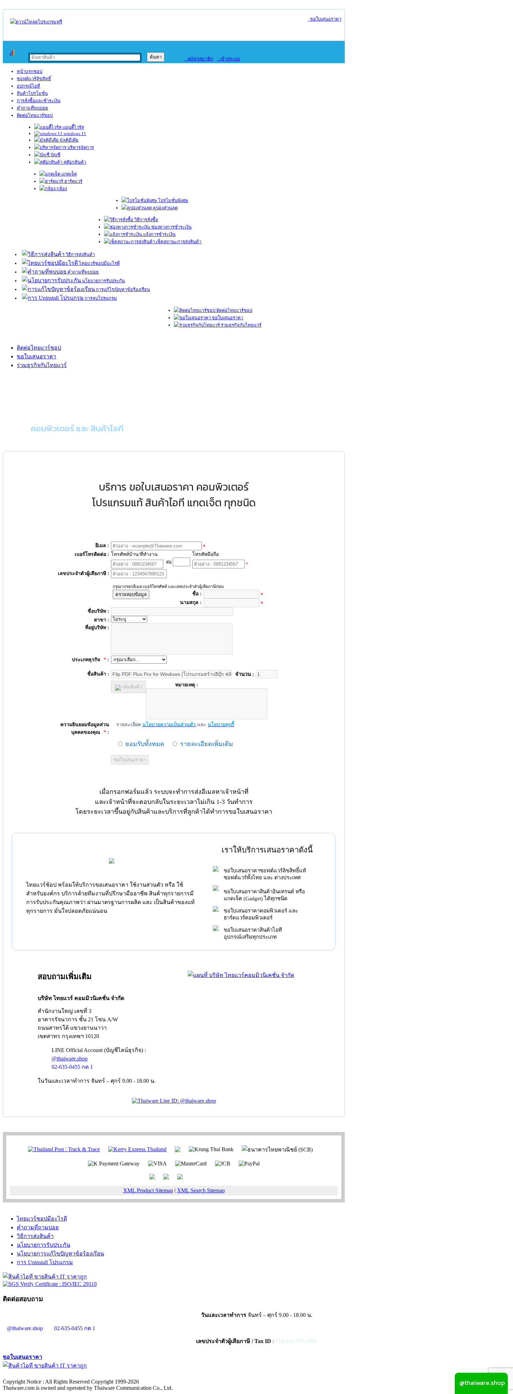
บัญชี (55, 154)
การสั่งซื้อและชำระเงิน (38, 100)
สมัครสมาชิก (198, 58)
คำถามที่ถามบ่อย (38, 1227)
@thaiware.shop (70, 1058)
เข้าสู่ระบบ (228, 58)
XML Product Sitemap (148, 1190)
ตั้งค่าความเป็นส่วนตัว (29, 1374)
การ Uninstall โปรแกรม (45, 1262)
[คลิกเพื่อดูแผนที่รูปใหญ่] (241, 975)
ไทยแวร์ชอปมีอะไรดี (99, 263)
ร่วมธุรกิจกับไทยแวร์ (240, 325)
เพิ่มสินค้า (131, 686)
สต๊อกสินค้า (74, 162)
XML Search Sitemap (201, 1190)
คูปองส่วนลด (165, 207)
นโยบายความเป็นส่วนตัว (92, 1374)
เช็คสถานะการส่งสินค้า (178, 241)
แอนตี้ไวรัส (72, 127)
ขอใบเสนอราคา (324, 19)
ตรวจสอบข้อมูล (131, 594)
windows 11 (74, 133)
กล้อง (61, 188)
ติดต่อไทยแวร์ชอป (35, 115)
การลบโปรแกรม (100, 298)
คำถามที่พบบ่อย (32, 108)
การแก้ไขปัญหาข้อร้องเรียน (122, 289)
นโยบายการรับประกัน (103, 280)
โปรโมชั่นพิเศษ (172, 200)
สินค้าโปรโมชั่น (32, 93)
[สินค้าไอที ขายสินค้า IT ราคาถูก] (45, 1277)
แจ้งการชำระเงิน (159, 234)
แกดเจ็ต (68, 174)
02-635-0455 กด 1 (72, 1067)
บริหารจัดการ (80, 147)
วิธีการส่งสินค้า (80, 254)
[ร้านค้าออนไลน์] (36, 21)
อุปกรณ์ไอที (28, 86)
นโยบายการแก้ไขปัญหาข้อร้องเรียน (60, 1254)
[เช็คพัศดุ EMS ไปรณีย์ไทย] (64, 1149)
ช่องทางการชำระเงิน (171, 227)
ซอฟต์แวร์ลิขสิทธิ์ (34, 78)
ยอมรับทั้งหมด (144, 743)
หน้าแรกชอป (29, 71)
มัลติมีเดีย (69, 140)
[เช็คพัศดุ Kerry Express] (137, 1149)
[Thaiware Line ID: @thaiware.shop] (174, 1101)
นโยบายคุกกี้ (144, 1374)
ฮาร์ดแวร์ (72, 181)
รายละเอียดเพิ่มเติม (206, 743)
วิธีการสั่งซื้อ (145, 219)
